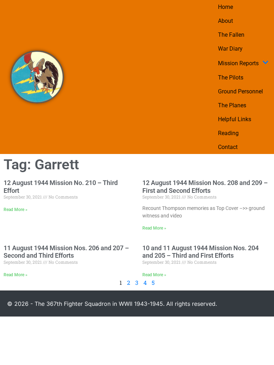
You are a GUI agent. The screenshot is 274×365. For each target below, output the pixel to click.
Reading (228, 133)
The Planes (232, 105)
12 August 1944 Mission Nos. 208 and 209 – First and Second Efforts (205, 186)
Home (225, 7)
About (225, 20)
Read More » (15, 209)
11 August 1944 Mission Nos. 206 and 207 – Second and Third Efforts (66, 251)
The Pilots (230, 77)
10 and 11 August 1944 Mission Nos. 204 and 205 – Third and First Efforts (200, 251)
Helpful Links (234, 119)
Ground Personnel (240, 91)
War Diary (230, 48)
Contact (228, 147)
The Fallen (231, 34)
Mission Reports (238, 63)
